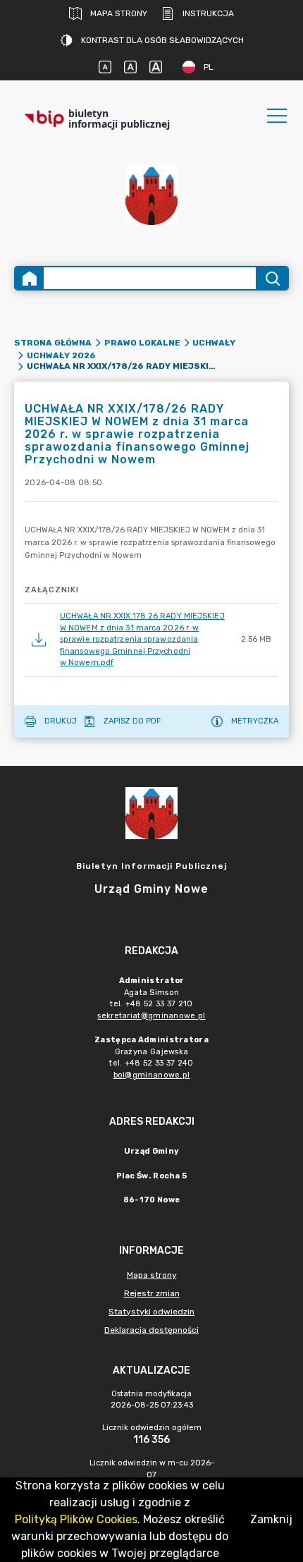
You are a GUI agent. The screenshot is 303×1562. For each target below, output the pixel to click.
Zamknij (271, 1519)
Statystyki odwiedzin (151, 1312)
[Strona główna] (30, 278)
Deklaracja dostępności (151, 1330)
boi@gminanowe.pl (151, 1075)
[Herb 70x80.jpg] (151, 195)
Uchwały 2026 (61, 355)
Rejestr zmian (152, 1293)
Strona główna (53, 343)
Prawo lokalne (142, 343)
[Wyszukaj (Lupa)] (271, 278)
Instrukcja (208, 13)
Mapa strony (118, 13)
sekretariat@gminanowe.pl (151, 1015)
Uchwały (213, 343)
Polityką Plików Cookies (76, 1519)
